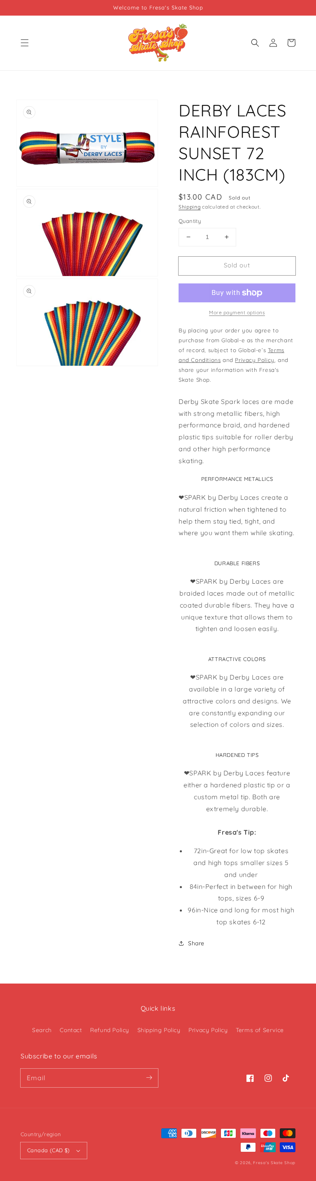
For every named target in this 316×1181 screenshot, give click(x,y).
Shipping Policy (159, 1030)
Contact (71, 1030)
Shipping (190, 207)
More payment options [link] (237, 312)
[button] (25, 43)
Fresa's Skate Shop (274, 1162)
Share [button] (196, 943)
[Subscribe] (149, 1078)
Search (42, 1030)
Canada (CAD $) (48, 1150)
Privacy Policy (208, 1030)
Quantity (190, 221)
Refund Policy (109, 1030)
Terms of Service (260, 1030)
